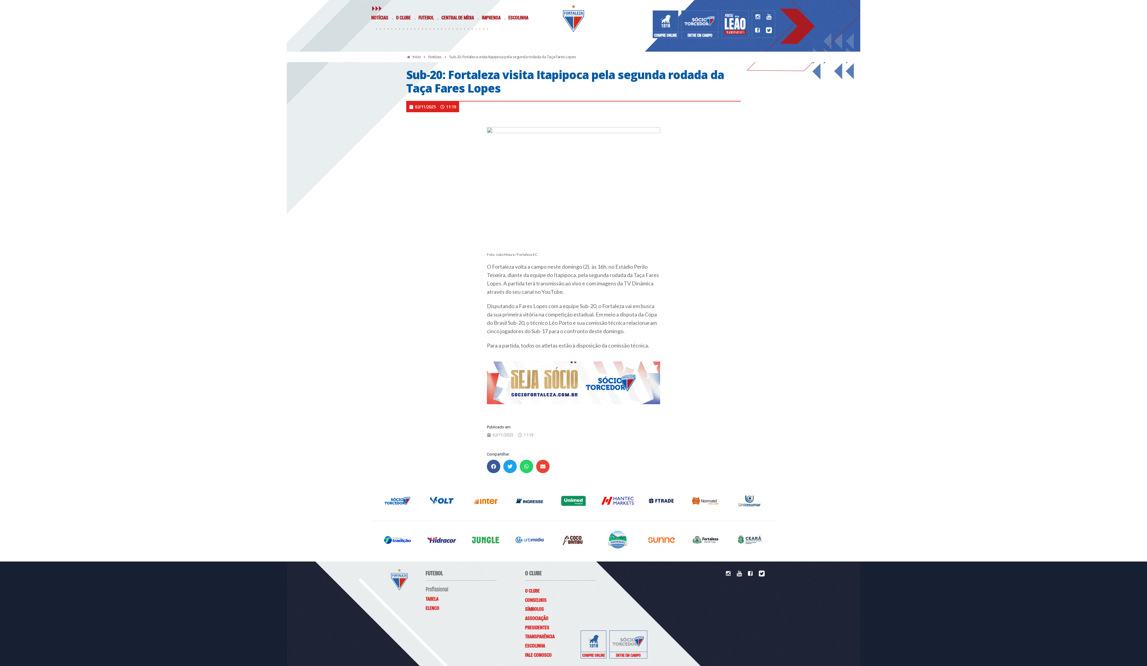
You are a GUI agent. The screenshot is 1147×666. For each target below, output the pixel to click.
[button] (493, 466)
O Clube (403, 18)
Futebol (426, 18)
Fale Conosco (538, 655)
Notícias (379, 18)
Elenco (432, 608)
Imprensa (491, 18)
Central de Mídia (457, 18)
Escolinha (518, 18)
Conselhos (536, 600)
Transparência (540, 636)
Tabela (432, 599)
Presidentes (537, 627)
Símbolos (534, 609)
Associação (536, 618)
